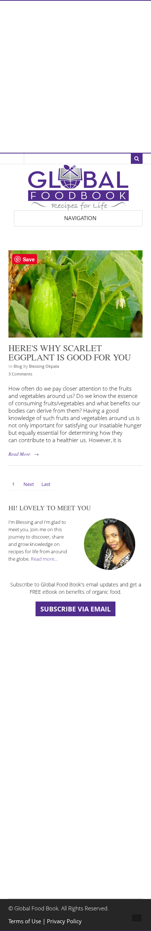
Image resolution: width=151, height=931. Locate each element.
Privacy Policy (64, 921)
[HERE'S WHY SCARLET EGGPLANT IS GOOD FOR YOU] (75, 333)
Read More (19, 454)
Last (46, 484)
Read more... (44, 559)
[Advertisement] (75, 76)
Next (28, 484)
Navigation (80, 218)
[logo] (78, 206)
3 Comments (20, 374)
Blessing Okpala (44, 366)
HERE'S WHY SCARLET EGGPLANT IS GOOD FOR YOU (69, 352)
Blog (18, 366)
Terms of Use (25, 921)
